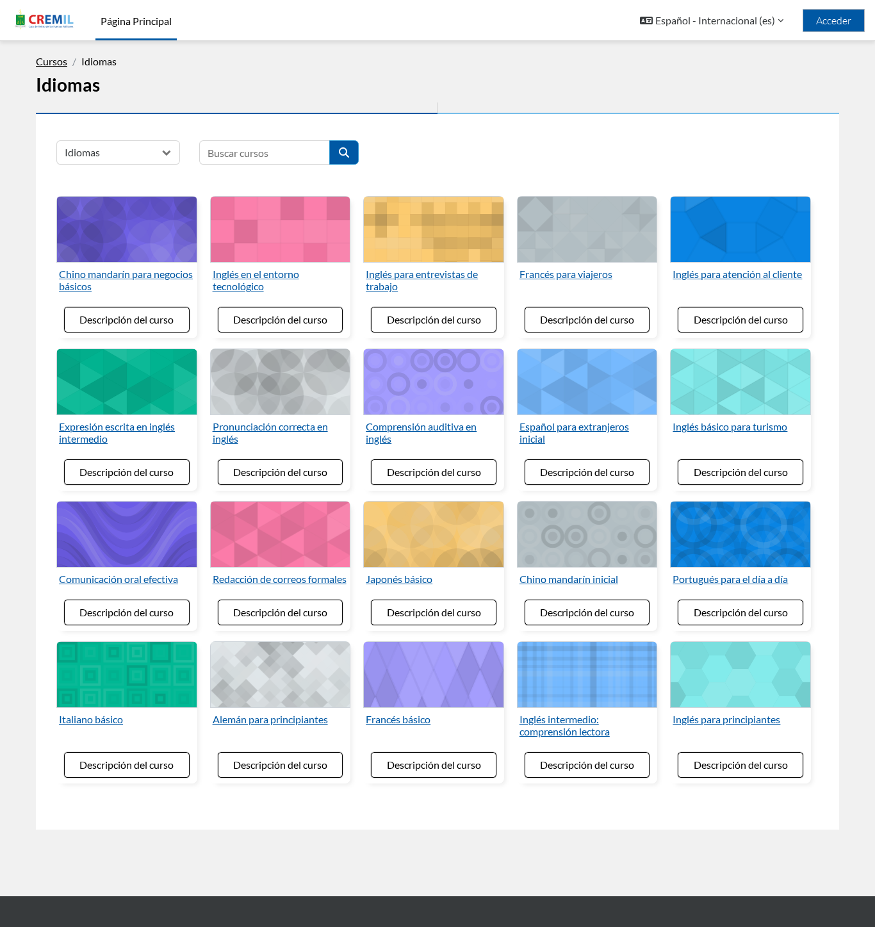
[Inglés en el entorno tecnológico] (280, 229)
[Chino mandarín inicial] (587, 534)
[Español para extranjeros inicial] (587, 382)
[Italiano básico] (126, 674)
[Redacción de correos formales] (280, 534)
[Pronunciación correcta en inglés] (280, 382)
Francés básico (398, 719)
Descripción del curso (126, 319)
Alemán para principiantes (270, 719)
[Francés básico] (433, 674)
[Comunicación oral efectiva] (126, 534)
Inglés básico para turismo (730, 426)
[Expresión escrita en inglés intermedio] (126, 382)
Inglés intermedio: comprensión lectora (564, 725)
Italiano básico (91, 719)
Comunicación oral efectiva (118, 579)
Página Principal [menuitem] (136, 21)
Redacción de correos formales (280, 579)
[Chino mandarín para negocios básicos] (126, 229)
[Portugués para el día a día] (740, 534)
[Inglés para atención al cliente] (740, 229)
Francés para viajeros (565, 274)
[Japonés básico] (433, 534)
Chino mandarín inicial (568, 579)
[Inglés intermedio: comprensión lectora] (587, 674)
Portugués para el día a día (730, 579)
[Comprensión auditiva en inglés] (433, 382)
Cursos (51, 61)
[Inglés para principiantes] (740, 674)
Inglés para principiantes (726, 719)
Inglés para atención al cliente (737, 274)
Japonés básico (399, 579)
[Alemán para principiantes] (280, 674)
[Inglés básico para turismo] (740, 382)
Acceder (833, 20)
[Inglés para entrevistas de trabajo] (433, 229)
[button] (712, 20)
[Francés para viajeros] (587, 229)
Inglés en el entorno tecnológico (256, 280)
